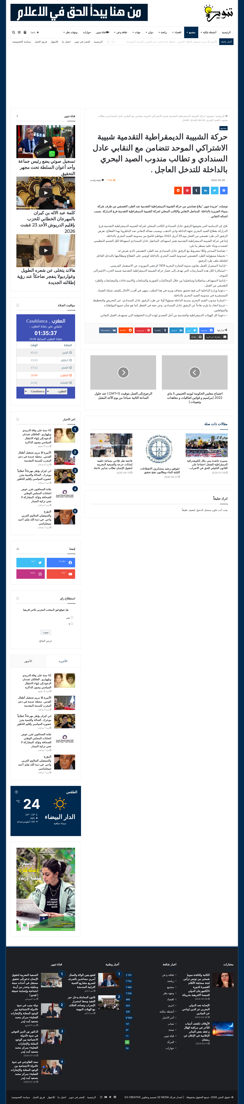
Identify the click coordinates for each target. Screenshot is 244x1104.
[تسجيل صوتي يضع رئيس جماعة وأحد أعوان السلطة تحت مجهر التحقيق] (45, 141)
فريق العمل (41, 41)
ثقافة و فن (121, 32)
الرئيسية (226, 32)
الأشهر (28, 661)
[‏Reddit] (178, 190)
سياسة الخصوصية (21, 41)
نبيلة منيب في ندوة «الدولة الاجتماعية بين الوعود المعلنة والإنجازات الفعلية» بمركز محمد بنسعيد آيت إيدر (24, 1013)
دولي (150, 32)
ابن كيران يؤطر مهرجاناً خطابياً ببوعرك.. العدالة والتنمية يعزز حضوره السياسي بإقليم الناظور (168, 41)
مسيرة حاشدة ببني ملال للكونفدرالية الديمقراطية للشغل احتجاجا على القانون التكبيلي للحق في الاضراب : (207, 464)
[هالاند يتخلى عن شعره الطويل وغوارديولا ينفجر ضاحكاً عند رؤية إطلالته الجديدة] (45, 250)
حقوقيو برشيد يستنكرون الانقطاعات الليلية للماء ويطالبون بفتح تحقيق (160, 470)
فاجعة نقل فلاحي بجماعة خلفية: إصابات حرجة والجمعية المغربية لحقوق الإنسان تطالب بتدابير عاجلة (113, 464)
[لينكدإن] (205, 190)
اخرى (171, 1005)
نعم (68, 617)
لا (69, 624)
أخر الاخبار (168, 1017)
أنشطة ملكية (209, 32)
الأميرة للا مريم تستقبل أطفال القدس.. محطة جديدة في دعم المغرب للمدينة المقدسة (34, 456)
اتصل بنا (66, 41)
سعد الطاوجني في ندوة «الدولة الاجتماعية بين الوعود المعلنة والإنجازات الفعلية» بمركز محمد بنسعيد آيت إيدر (24, 1070)
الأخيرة (63, 661)
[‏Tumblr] (196, 190)
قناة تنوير (101, 32)
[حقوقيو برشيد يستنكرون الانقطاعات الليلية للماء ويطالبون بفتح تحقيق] (159, 449)
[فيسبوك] (224, 190)
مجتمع (192, 32)
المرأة (170, 1042)
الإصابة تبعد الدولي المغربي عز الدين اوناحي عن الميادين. (196, 1009)
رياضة (164, 32)
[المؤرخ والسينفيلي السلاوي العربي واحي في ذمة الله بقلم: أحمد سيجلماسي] (64, 517)
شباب (171, 1023)
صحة (171, 1029)
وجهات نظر (71, 32)
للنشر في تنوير (82, 41)
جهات (137, 32)
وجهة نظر (168, 993)
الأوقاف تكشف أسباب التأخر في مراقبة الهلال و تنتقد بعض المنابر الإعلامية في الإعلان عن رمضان (197, 1031)
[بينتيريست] (187, 190)
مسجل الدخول (203, 509)
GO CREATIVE (132, 1097)
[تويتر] (214, 190)
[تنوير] (219, 13)
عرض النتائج (45, 640)
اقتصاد (178, 32)
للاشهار (54, 41)
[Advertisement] (122, 74)
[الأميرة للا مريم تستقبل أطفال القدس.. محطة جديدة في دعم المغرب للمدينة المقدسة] (64, 458)
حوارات (87, 32)
